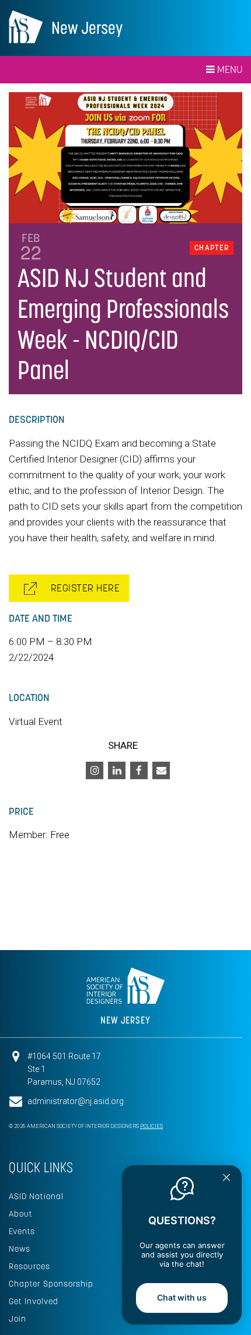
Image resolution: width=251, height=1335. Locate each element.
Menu (228, 69)
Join (17, 1318)
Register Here (81, 587)
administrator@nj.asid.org (75, 1101)
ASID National (36, 1196)
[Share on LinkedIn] (117, 770)
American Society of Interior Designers (26, 26)
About (21, 1213)
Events (22, 1231)
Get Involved (33, 1301)
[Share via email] (161, 770)
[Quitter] (226, 1178)
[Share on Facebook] (139, 770)
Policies (151, 1126)
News (19, 1248)
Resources (29, 1266)
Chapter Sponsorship (51, 1283)
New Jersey (87, 27)
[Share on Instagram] (94, 770)
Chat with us (182, 1297)
